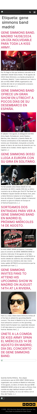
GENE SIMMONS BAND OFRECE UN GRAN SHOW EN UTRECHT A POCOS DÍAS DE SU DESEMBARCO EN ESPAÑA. (17, 100)
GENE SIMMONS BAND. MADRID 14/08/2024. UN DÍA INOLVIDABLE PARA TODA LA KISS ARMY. (18, 40)
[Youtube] (30, 404)
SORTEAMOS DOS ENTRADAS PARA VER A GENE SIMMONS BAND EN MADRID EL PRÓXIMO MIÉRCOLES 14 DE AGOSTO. (18, 216)
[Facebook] (24, 404)
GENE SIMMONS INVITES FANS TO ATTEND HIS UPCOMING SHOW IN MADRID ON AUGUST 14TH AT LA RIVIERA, (16, 279)
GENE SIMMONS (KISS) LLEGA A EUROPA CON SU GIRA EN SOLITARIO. (18, 157)
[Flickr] (34, 404)
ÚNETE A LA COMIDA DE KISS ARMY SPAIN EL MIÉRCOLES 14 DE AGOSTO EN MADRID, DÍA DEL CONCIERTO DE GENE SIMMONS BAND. (16, 345)
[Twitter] (27, 404)
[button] (30, 12)
